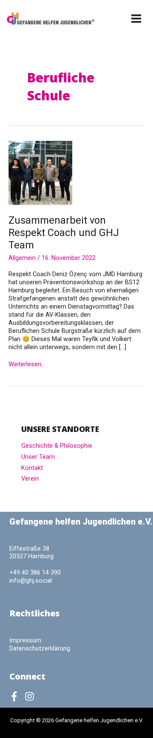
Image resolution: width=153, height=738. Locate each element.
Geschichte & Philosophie (56, 445)
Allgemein (22, 258)
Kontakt (32, 468)
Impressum (25, 640)
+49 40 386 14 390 (35, 572)
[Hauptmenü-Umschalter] (136, 18)
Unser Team (38, 457)
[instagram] (31, 696)
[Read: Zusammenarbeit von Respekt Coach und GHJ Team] (40, 172)
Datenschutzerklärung (39, 648)
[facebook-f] (16, 696)
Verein (30, 478)
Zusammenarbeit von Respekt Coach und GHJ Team (63, 232)
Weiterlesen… (26, 364)
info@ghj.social (30, 580)
